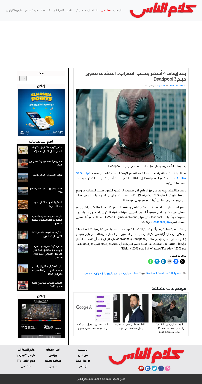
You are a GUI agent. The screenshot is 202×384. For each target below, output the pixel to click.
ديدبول (118, 273)
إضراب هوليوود (130, 273)
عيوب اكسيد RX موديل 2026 (47, 174)
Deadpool (151, 273)
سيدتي (79, 10)
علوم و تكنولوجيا (14, 10)
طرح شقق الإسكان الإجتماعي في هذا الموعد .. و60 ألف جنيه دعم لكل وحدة (47, 270)
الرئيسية (117, 10)
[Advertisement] (101, 44)
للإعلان (82, 366)
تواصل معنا (83, 360)
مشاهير (106, 10)
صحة (43, 10)
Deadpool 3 (164, 273)
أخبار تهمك (53, 349)
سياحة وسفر (32, 10)
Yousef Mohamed (175, 85)
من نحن (83, 355)
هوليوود (88, 273)
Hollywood (176, 273)
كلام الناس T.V (56, 10)
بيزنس (69, 10)
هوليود (97, 273)
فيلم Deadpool (162, 221)
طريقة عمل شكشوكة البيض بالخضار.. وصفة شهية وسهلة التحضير (47, 220)
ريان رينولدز (107, 273)
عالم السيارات (92, 10)
